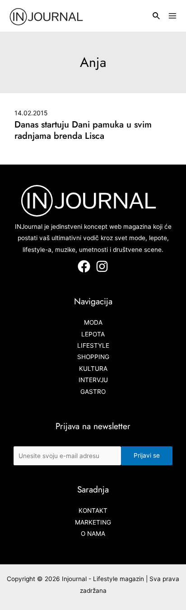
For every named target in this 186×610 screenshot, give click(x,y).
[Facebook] (84, 266)
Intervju (93, 379)
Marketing (93, 522)
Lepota (93, 334)
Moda (93, 322)
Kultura (93, 368)
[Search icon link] (157, 17)
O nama (93, 533)
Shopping (93, 356)
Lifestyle (93, 345)
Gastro (93, 391)
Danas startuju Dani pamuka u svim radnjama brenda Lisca (83, 130)
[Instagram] (102, 266)
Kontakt (93, 510)
